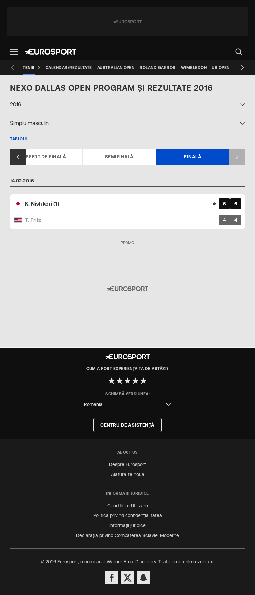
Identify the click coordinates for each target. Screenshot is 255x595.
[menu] (238, 51)
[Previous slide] (12, 67)
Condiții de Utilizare (127, 505)
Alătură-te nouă (127, 474)
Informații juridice (127, 525)
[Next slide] (242, 67)
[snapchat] (143, 577)
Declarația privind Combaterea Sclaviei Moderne (127, 535)
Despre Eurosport (127, 464)
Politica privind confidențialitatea (127, 515)
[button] (14, 52)
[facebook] (111, 577)
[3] (127, 381)
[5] (143, 381)
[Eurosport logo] (50, 51)
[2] (120, 381)
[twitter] (127, 577)
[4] (135, 381)
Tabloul (19, 139)
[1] (112, 381)
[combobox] (127, 105)
